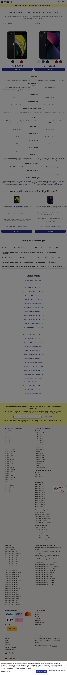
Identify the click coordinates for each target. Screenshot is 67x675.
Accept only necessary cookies (56, 670)
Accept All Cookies (41, 671)
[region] (33, 668)
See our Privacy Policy (25, 668)
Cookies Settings (5, 671)
